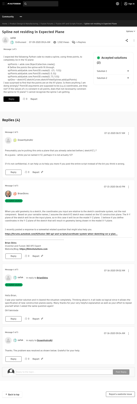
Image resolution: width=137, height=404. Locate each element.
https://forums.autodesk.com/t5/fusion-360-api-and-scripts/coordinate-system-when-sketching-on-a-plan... (61, 233)
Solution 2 (102, 78)
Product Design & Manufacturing (24, 23)
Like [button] (24, 98)
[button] (134, 40)
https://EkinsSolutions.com (33, 249)
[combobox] (40, 3)
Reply (11, 99)
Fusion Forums (47, 23)
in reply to (37, 277)
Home (4, 23)
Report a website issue (120, 394)
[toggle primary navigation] (5, 3)
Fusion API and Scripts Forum (69, 23)
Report (34, 99)
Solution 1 (102, 71)
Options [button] (129, 31)
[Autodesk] (14, 4)
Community (8, 16)
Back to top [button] (13, 394)
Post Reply (121, 371)
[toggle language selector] (117, 4)
